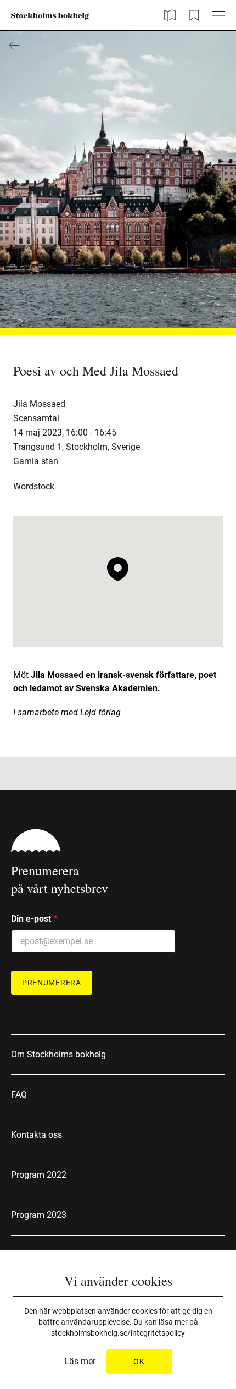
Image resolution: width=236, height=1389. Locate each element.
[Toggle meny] (219, 15)
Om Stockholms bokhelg (58, 1054)
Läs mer (79, 1361)
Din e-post (34, 918)
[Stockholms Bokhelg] (50, 16)
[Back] (14, 45)
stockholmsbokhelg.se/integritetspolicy (118, 1333)
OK (138, 1361)
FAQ (19, 1094)
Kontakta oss (36, 1134)
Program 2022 (38, 1175)
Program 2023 (38, 1215)
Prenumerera (51, 982)
